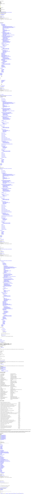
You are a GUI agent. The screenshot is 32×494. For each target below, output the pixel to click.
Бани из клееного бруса (5, 50)
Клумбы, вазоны (4, 35)
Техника (1, 453)
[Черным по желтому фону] (0, 6)
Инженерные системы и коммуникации (4, 452)
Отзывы (2, 70)
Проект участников (2, 454)
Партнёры (3, 71)
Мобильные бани (4, 52)
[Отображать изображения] (0, 8)
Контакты (1, 73)
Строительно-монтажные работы (6, 30)
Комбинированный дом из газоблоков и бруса (5, 461)
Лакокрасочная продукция (5, 40)
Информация (1, 467)
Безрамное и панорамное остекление (7, 41)
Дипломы (1, 447)
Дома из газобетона (4, 53)
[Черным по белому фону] (0, 4)
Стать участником (3, 24)
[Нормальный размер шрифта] (0, 2)
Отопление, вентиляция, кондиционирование (8, 36)
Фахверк (1, 464)
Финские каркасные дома (5, 57)
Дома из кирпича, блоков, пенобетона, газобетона (8, 27)
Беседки (3, 29)
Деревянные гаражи (2, 466)
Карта (1, 469)
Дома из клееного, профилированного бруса (7, 26)
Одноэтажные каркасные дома (6, 58)
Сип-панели (1, 463)
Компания (1, 444)
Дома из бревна (3, 66)
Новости (1, 74)
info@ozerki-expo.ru (2, 88)
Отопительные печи (5, 61)
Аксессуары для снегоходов (6, 44)
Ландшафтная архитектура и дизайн (5, 32)
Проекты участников (2, 46)
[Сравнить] (0, 364)
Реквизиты (3, 162)
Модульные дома (3, 59)
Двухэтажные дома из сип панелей (6, 63)
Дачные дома (3, 65)
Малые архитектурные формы (6, 33)
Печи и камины (3, 60)
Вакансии (1, 471)
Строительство (3, 25)
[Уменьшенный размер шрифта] (0, 1)
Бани (3, 28)
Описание (3, 370)
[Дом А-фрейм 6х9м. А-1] (3, 367)
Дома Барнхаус (1, 465)
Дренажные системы (5, 37)
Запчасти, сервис (4, 43)
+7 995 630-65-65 (3, 472)
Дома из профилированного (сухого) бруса (6, 56)
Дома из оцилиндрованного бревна (5, 55)
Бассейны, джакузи (5, 34)
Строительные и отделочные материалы (6, 39)
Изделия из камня (5, 45)
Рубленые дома (3, 62)
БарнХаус (4, 31)
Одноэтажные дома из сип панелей (6, 64)
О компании (3, 69)
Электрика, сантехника (5, 38)
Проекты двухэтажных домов (6, 48)
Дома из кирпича (3, 54)
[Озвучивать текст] (0, 10)
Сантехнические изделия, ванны (6, 42)
